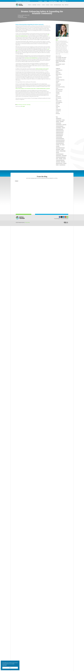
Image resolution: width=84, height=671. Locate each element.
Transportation (58, 109)
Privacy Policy (27, 222)
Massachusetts (58, 96)
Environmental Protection (60, 143)
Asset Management (59, 70)
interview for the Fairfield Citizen (31, 58)
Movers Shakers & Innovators (60, 147)
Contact (43, 4)
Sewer (57, 158)
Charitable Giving (59, 77)
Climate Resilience (59, 124)
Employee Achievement (59, 129)
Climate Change (58, 123)
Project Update (64, 155)
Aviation (57, 71)
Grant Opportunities (59, 89)
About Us (29, 4)
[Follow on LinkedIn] (63, 217)
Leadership (34, 4)
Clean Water (61, 121)
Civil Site (57, 78)
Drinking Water (58, 84)
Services (38, 4)
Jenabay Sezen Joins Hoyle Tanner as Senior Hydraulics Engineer (60, 61)
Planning (57, 152)
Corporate (57, 81)
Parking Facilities (58, 100)
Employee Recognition (59, 135)
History (63, 144)
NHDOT (62, 149)
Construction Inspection (59, 126)
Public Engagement (59, 102)
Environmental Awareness (60, 138)
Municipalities (58, 149)
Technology (28, 104)
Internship (57, 92)
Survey (57, 105)
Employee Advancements (60, 130)
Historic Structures (59, 91)
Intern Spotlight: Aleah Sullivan (61, 57)
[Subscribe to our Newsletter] (67, 217)
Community (24, 104)
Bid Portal (64, 1)
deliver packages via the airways (42, 68)
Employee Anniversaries (59, 132)
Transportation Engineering (60, 160)
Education (63, 127)
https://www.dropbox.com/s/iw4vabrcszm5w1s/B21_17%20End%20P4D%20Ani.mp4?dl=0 (33, 88)
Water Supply (63, 161)
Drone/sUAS (58, 85)
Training (64, 158)
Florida (57, 88)
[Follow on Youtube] (65, 217)
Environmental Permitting (60, 86)
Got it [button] (10, 667)
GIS (60, 144)
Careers (45, 1)
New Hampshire (58, 98)
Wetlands (64, 163)
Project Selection (58, 155)
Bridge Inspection (59, 74)
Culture (57, 82)
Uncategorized (58, 110)
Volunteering (58, 161)
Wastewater (58, 113)
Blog (59, 1)
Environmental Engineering (60, 141)
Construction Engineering (60, 79)
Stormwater (58, 103)
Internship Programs (53, 1)
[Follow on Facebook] (59, 217)
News (57, 99)
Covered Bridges (58, 127)
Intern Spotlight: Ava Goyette (61, 58)
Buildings (57, 121)
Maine (57, 95)
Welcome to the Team (59, 163)
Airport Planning (19, 104)
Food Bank (57, 144)
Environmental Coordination (60, 140)
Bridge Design (58, 72)
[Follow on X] (61, 217)
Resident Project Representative (61, 157)
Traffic (57, 107)
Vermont (57, 112)
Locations (40, 1)
